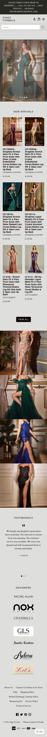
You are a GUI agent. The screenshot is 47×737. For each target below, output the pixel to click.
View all (23, 319)
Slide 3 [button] (24, 97)
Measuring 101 (15, 701)
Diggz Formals (9, 19)
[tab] (20, 97)
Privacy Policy (31, 701)
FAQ (15, 692)
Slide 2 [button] (22, 97)
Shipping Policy (27, 692)
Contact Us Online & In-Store (29, 687)
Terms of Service (23, 705)
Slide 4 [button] (26, 97)
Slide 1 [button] (20, 97)
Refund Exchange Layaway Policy (23, 696)
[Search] (43, 27)
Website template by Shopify (33, 722)
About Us (8, 687)
